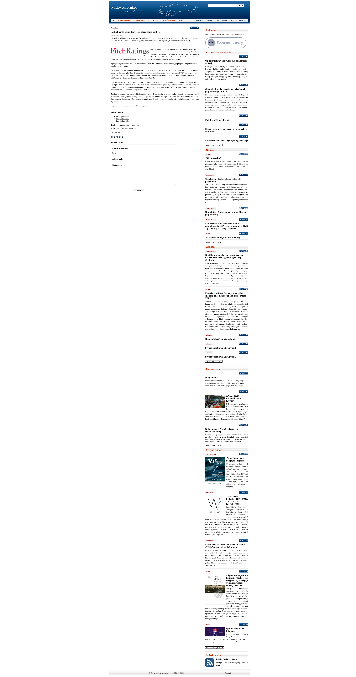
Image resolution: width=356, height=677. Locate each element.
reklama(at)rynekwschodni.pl (233, 34)
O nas (209, 20)
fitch (138, 125)
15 (223, 445)
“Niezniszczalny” (213, 158)
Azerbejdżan (211, 454)
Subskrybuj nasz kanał (226, 659)
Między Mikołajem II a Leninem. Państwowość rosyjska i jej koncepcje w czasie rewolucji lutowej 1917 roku (237, 580)
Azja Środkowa (169, 20)
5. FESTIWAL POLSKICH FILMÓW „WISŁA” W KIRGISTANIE (237, 500)
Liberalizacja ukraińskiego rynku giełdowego (226, 140)
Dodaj (139, 190)
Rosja (181, 20)
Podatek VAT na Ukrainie (217, 120)
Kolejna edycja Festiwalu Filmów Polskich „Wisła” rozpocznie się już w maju (225, 545)
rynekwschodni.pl (124, 7)
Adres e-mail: (117, 159)
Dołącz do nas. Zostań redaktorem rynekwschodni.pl (221, 430)
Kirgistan (209, 492)
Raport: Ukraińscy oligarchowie (220, 339)
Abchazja (209, 541)
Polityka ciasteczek (238, 20)
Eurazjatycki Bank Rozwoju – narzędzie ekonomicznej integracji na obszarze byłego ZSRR (225, 295)
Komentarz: (117, 165)
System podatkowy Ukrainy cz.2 (220, 348)
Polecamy (200, 20)
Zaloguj (228, 673)
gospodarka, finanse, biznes (135, 11)
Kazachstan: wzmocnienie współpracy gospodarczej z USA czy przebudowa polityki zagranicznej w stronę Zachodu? (226, 226)
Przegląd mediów (122, 116)
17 (223, 242)
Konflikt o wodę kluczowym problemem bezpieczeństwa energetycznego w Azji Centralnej (224, 257)
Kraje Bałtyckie (124, 20)
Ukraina (114, 28)
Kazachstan (210, 208)
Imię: (114, 153)
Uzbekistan (210, 175)
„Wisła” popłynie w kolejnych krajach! (235, 459)
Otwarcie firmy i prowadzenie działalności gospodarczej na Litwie (225, 90)
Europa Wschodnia (141, 20)
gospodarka (130, 125)
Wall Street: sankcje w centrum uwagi (223, 237)
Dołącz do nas (221, 20)
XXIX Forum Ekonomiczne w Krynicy (233, 398)
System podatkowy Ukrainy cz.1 (220, 357)
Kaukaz (156, 20)
